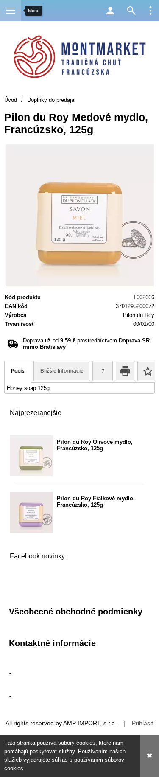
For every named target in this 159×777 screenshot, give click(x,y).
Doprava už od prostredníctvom (86, 343)
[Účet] (110, 10)
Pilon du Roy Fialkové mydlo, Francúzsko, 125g (96, 501)
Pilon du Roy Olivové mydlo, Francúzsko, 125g (95, 445)
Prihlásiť (142, 723)
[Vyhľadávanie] (131, 10)
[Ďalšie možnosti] (150, 10)
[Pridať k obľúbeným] (147, 371)
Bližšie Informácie (62, 371)
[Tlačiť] (125, 371)
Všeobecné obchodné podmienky (75, 611)
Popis (18, 371)
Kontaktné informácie (52, 643)
